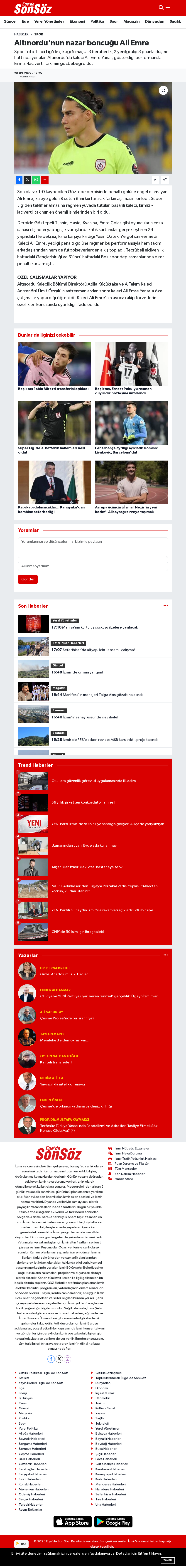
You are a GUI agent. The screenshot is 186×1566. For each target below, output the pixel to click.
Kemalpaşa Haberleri (110, 1474)
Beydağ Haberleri (108, 1443)
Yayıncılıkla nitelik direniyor (63, 1084)
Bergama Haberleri (33, 1443)
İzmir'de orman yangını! (77, 672)
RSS (23, 1544)
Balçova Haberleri (108, 1433)
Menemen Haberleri (34, 1489)
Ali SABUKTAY (51, 1012)
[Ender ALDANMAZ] (27, 993)
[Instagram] (67, 1359)
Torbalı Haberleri (31, 1504)
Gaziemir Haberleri (32, 1464)
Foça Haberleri (106, 1459)
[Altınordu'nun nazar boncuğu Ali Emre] (93, 128)
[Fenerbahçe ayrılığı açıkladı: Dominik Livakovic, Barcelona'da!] (131, 423)
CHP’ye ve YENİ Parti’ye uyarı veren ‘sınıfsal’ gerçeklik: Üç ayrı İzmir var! (99, 996)
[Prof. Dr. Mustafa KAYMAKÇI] (27, 1125)
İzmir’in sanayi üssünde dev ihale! (85, 717)
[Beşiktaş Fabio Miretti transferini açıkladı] (54, 364)
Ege (25, 22)
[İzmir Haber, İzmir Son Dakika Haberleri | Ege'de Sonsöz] (33, 8)
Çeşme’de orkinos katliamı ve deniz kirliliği (76, 1106)
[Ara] (161, 8)
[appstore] (73, 1522)
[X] (59, 1359)
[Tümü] (166, 606)
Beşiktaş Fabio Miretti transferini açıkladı (53, 389)
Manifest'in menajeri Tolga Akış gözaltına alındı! (98, 695)
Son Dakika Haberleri (130, 1174)
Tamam (167, 1560)
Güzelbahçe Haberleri (111, 1464)
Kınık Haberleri (106, 1479)
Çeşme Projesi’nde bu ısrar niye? (67, 1018)
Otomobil (102, 1398)
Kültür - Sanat (105, 1408)
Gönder (28, 579)
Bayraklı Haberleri (108, 1438)
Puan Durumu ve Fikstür (132, 1163)
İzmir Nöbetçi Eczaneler (132, 1148)
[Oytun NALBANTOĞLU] (27, 1059)
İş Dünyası (26, 1398)
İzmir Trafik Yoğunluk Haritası (136, 1158)
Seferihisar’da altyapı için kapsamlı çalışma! (93, 650)
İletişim (24, 1378)
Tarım (23, 1403)
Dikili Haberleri (29, 1459)
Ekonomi (77, 22)
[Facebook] (51, 1359)
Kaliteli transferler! (56, 1062)
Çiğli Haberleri (105, 1454)
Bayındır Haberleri (32, 1438)
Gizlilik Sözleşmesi (108, 1373)
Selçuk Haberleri (31, 1499)
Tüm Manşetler (126, 1168)
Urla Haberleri (105, 1504)
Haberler (21, 34)
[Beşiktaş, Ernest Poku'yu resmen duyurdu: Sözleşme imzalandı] (131, 364)
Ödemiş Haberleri (32, 1494)
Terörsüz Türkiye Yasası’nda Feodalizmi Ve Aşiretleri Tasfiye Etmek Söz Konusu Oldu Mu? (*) (99, 1128)
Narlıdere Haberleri (109, 1489)
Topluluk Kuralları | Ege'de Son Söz (120, 1378)
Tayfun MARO (52, 1034)
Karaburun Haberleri (110, 1469)
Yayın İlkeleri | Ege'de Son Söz (41, 1383)
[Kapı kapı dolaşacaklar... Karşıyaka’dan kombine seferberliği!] (54, 482)
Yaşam (100, 1413)
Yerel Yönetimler (49, 22)
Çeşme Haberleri (31, 1454)
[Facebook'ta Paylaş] (19, 180)
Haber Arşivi (124, 1179)
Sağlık (175, 22)
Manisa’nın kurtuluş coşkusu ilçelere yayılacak (95, 627)
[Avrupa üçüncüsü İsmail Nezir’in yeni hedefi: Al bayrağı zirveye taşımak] (131, 482)
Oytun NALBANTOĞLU (59, 1056)
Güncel (9, 22)
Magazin (131, 22)
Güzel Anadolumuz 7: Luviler (64, 974)
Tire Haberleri (105, 1499)
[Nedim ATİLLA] (27, 1081)
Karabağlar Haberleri (34, 1469)
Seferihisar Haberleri (68, 643)
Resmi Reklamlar (30, 1509)
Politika (97, 22)
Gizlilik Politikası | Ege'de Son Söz (43, 1373)
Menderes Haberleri (110, 1484)
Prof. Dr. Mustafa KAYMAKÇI (64, 1120)
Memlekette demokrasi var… (64, 1040)
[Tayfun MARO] (27, 1037)
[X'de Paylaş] (27, 180)
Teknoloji (102, 1423)
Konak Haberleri (30, 1484)
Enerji (23, 1393)
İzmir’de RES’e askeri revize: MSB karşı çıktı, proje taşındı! (105, 740)
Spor (114, 22)
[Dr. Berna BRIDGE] (27, 971)
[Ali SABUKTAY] (27, 1015)
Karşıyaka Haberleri (33, 1474)
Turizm (100, 1403)
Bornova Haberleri (32, 1448)
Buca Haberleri (106, 1448)
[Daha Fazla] (45, 180)
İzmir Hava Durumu (128, 1153)
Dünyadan (154, 22)
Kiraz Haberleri (30, 1479)
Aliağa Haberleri (31, 1433)
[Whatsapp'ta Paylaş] (36, 180)
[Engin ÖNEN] (27, 1103)
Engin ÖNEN (51, 1100)
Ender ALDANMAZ (55, 990)
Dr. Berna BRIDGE (55, 968)
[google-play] (113, 1522)
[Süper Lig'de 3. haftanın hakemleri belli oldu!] (54, 423)
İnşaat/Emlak (105, 1393)
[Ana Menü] (168, 8)
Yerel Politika (28, 1428)
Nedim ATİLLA (51, 1078)
